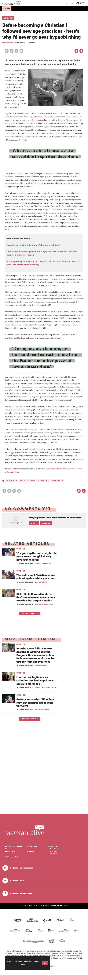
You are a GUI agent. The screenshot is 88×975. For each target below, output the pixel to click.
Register (46, 523)
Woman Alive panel (44, 604)
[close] (83, 46)
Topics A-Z (32, 906)
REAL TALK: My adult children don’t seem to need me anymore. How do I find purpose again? (36, 597)
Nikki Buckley (42, 665)
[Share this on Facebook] (7, 51)
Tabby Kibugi (42, 582)
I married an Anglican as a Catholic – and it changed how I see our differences (35, 680)
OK (45, 963)
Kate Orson (9, 42)
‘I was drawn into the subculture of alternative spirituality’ (34, 245)
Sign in (57, 46)
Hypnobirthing (28, 481)
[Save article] (81, 51)
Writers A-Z (44, 906)
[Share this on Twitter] (12, 51)
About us (10, 851)
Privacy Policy (54, 852)
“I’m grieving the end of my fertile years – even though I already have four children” (36, 556)
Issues (23, 906)
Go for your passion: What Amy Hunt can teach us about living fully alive (35, 702)
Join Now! (6, 8)
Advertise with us (13, 847)
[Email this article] (21, 51)
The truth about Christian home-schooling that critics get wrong (35, 576)
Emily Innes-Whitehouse (47, 687)
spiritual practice (36, 120)
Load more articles (30, 613)
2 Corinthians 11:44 (58, 209)
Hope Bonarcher (44, 563)
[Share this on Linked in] (16, 51)
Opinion (8, 18)
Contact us (11, 857)
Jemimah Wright (43, 709)
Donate (33, 846)
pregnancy (57, 481)
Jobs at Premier (54, 847)
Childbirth (11, 481)
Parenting (43, 481)
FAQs (31, 851)
